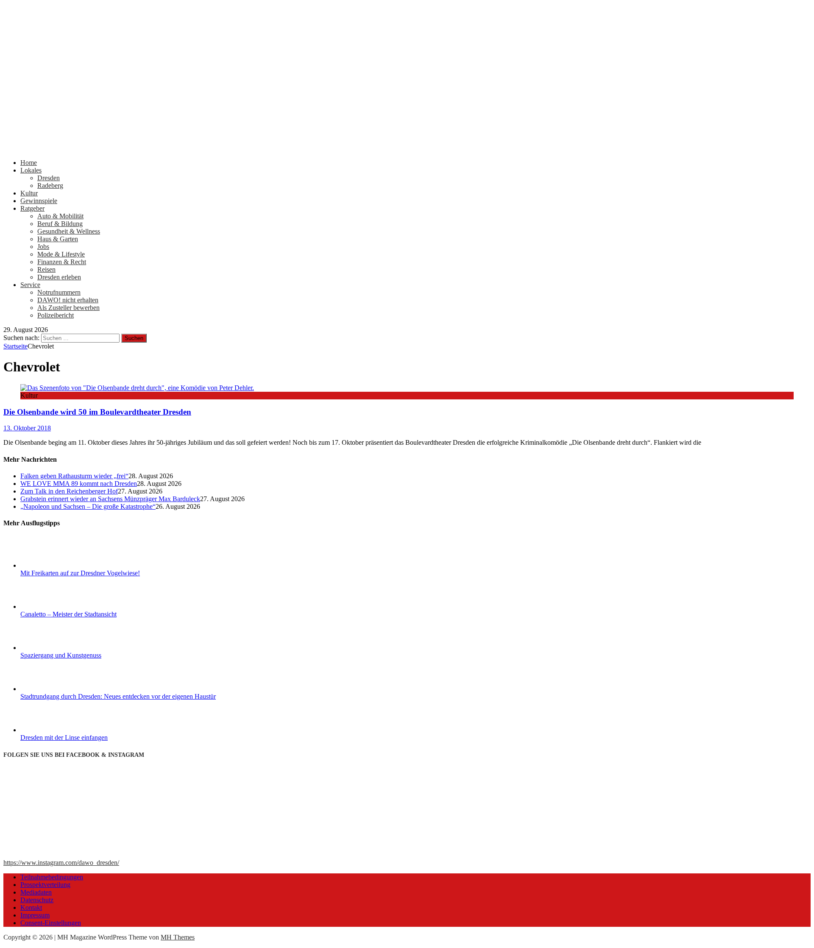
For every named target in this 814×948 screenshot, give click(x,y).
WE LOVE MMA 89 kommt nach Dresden (78, 483)
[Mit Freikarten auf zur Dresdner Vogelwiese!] (52, 565)
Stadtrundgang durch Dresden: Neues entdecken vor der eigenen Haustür (118, 696)
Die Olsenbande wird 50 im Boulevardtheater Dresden (97, 411)
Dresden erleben (59, 277)
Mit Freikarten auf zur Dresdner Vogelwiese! (80, 573)
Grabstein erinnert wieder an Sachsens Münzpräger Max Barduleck (110, 498)
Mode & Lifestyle (61, 254)
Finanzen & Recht (61, 261)
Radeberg (50, 185)
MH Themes (178, 937)
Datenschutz (36, 899)
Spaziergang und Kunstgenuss (60, 655)
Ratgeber (32, 208)
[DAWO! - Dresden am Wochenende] (321, 148)
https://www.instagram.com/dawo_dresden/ (61, 862)
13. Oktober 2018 (27, 428)
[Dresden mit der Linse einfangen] (52, 729)
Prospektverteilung (45, 884)
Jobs (43, 246)
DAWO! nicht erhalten (67, 300)
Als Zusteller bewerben (68, 307)
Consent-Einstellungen (50, 922)
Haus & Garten (57, 239)
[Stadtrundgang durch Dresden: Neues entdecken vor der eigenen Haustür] (52, 688)
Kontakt (31, 907)
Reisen (46, 269)
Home (28, 162)
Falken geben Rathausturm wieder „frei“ (74, 476)
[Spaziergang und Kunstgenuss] (52, 647)
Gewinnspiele (38, 200)
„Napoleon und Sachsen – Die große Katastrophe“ (88, 506)
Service (30, 284)
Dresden (48, 177)
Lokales (31, 170)
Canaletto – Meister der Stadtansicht (68, 614)
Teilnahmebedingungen (51, 877)
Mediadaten (36, 892)
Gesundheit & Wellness (68, 231)
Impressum (35, 915)
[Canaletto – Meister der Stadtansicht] (52, 606)
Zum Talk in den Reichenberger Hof (69, 491)
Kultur (29, 193)
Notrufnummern (59, 292)
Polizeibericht (55, 315)
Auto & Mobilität (60, 216)
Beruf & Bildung (60, 223)
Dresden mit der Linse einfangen (64, 737)
